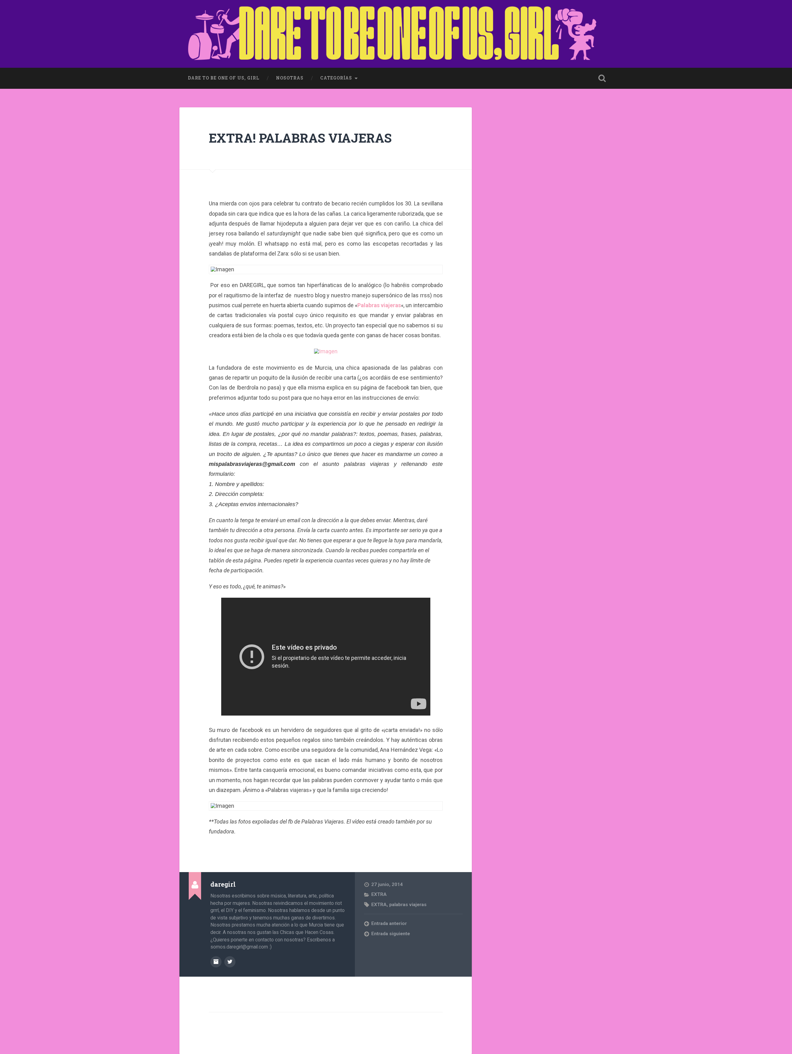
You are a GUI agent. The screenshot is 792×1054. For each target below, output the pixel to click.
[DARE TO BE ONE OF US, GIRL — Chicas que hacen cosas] (396, 34)
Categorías (336, 78)
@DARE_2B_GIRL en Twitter (229, 961)
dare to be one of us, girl (223, 78)
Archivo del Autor (216, 961)
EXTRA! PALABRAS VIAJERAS (300, 138)
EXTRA (379, 894)
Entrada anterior (389, 923)
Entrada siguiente (390, 933)
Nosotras (289, 78)
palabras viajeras (408, 904)
